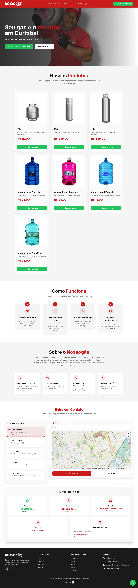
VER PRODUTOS (44, 46)
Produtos (58, 4)
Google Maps (73, 473)
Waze (113, 473)
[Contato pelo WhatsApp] (133, 583)
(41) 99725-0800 (112, 561)
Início (50, 4)
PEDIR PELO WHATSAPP (20, 46)
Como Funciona (69, 4)
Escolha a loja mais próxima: (64, 423)
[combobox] (91, 427)
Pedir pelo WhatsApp (125, 4)
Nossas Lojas (82, 4)
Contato (40, 567)
